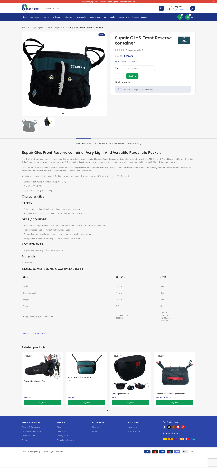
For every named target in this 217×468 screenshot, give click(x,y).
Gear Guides (62, 431)
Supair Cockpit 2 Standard (80, 377)
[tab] (83, 142)
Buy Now (132, 76)
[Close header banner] (214, 1)
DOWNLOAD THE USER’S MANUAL (37, 333)
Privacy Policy (62, 435)
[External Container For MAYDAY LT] (174, 372)
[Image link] (179, 438)
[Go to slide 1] (63, 113)
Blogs (94, 431)
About (59, 427)
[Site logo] (30, 8)
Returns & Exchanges (31, 427)
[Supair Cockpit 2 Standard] (86, 364)
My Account (132, 427)
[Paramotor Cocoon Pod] (42, 366)
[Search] (161, 8)
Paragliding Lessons (65, 440)
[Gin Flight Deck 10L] (130, 372)
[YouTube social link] (178, 427)
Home (24, 27)
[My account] (193, 8)
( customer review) (134, 50)
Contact (25, 440)
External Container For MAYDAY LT (172, 394)
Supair (70, 380)
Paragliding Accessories (40, 27)
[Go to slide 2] (65, 113)
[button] (86, 402)
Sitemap (95, 427)
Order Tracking (133, 431)
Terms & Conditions (30, 435)
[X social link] (169, 427)
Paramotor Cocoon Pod (34, 381)
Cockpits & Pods (60, 27)
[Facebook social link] (164, 427)
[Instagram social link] (174, 427)
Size (116, 68)
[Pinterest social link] (183, 427)
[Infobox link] (178, 8)
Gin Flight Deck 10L (121, 394)
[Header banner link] (108, 1)
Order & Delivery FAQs (31, 431)
